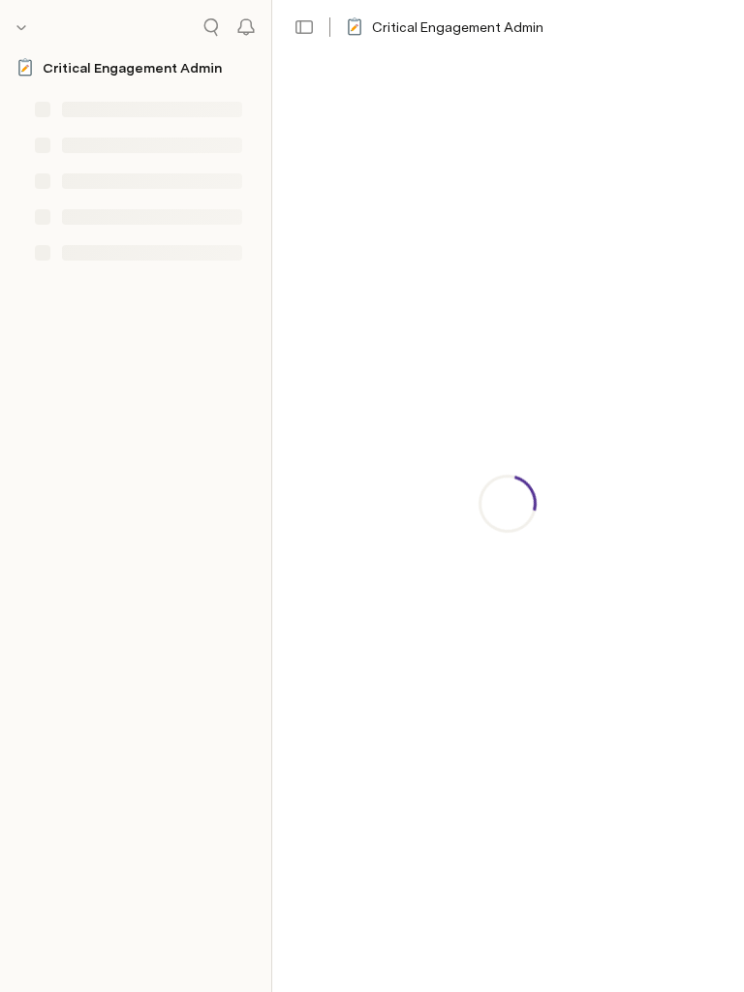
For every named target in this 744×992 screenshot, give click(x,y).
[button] (304, 27)
